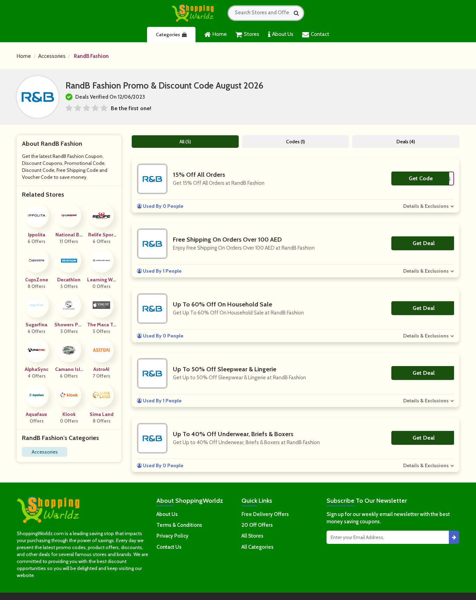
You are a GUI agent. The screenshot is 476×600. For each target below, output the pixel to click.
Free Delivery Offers (265, 514)
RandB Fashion (91, 56)
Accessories (52, 56)
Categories (168, 34)
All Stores (252, 536)
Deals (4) (406, 141)
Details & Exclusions (426, 206)
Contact (320, 34)
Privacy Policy (172, 536)
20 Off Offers (257, 525)
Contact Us (169, 547)
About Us (282, 34)
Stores (251, 34)
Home (220, 34)
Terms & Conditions (179, 525)
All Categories (257, 547)
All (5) (185, 141)
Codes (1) (295, 141)
